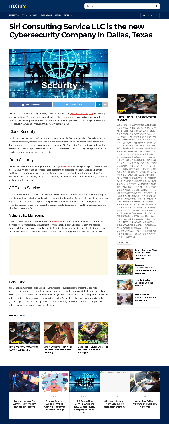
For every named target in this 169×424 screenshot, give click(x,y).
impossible (57, 221)
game (24, 396)
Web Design (46, 15)
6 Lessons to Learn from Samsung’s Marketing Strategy (114, 404)
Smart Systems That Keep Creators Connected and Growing (58, 350)
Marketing (14, 15)
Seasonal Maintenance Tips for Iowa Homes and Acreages (93, 350)
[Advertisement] (58, 255)
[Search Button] (157, 6)
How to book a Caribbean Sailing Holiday (144, 283)
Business (34, 15)
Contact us (151, 15)
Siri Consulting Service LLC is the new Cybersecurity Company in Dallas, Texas (84, 407)
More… (67, 15)
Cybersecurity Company (81, 113)
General (14, 342)
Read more (123, 242)
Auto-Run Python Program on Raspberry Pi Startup (144, 404)
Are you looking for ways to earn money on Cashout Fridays (24, 404)
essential (65, 166)
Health (58, 15)
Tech (24, 15)
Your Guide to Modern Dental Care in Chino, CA (145, 297)
